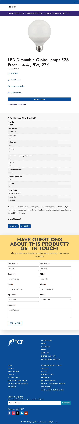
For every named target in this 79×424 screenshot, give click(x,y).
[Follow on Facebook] (9, 413)
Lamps (43, 344)
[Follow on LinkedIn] (22, 413)
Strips (43, 350)
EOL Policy (12, 387)
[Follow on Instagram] (13, 413)
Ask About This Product (18, 105)
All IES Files (25, 226)
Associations (13, 371)
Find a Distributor (16, 93)
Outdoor (45, 353)
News (10, 365)
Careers (11, 375)
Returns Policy (14, 378)
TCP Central (46, 387)
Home (10, 13)
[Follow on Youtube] (26, 413)
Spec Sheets (45, 368)
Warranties (45, 378)
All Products (46, 341)
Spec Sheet (14, 73)
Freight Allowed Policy (17, 381)
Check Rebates (16, 80)
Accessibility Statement (51, 422)
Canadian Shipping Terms (18, 384)
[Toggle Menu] (76, 2)
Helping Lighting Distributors (53, 384)
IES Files (44, 371)
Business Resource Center (51, 365)
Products (18, 13)
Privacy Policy (39, 422)
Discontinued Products (50, 359)
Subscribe (66, 403)
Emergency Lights (48, 356)
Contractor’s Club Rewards (52, 390)
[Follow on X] (17, 413)
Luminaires (45, 347)
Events (10, 368)
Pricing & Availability (17, 86)
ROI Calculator (47, 375)
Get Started (15, 323)
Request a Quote (39, 99)
